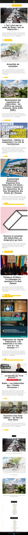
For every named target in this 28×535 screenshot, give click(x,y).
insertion (19, 295)
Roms (11, 40)
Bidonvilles (6, 40)
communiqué (6, 203)
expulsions (23, 204)
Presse (8, 39)
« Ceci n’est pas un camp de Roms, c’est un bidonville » (14, 453)
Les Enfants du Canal (4, 296)
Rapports (9, 120)
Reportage (14, 531)
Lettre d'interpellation (15, 527)
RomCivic (9, 296)
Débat (8, 251)
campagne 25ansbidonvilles (11, 204)
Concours (14, 523)
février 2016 (15, 509)
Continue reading (18, 35)
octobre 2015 (15, 513)
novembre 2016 (14, 505)
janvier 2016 (15, 510)
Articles (6, 39)
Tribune (11, 39)
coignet (16, 204)
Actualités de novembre (14, 474)
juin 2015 (14, 514)
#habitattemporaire (7, 252)
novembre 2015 (14, 512)
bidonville (6, 204)
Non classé (6, 77)
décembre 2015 (14, 511)
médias (9, 40)
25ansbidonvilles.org (13, 194)
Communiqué (19, 204)
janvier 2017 (15, 504)
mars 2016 (14, 508)
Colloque (6, 251)
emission (6, 294)
